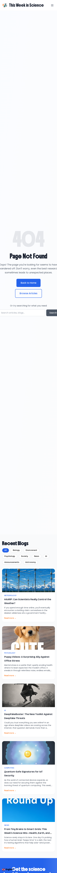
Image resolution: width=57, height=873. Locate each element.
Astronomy (30, 562)
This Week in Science (26, 5)
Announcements (11, 562)
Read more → (10, 618)
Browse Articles (28, 293)
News (36, 556)
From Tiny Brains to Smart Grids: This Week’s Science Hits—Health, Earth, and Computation (27, 833)
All (5, 550)
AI (46, 556)
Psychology (9, 556)
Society (24, 556)
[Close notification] (50, 863)
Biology (16, 550)
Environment (31, 550)
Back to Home (28, 282)
